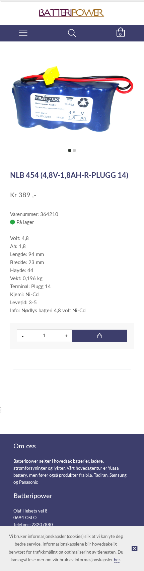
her (117, 560)
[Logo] (72, 9)
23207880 (42, 525)
